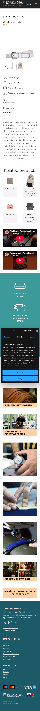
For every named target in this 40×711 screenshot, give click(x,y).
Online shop (7, 646)
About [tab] (32, 337)
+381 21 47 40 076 (20, 594)
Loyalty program (9, 656)
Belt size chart (9, 108)
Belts (5, 669)
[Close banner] (37, 331)
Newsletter (10, 630)
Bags (5, 677)
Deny (20, 379)
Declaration (8, 112)
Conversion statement (11, 654)
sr (30, 4)
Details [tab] (20, 337)
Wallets (5, 674)
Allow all (20, 373)
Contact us (7, 659)
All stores (6, 648)
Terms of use (7, 651)
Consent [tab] (7, 337)
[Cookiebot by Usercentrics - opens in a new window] (24, 331)
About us (6, 643)
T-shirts (6, 672)
